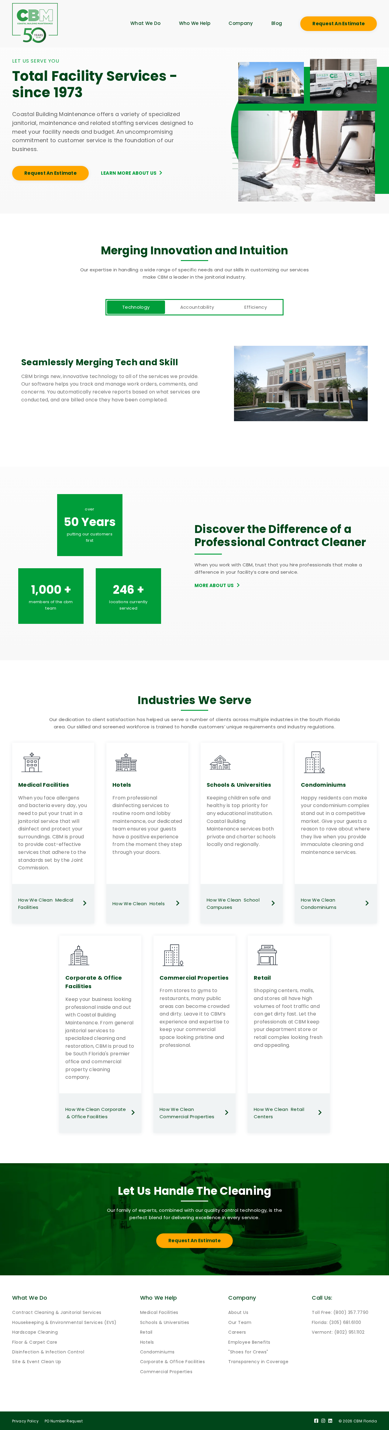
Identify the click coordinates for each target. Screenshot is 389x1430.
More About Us (214, 585)
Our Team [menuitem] (239, 1322)
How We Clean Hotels (138, 903)
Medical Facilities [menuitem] (159, 1312)
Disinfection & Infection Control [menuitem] (48, 1352)
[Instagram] (323, 1421)
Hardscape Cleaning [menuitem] (35, 1332)
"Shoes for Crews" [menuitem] (248, 1352)
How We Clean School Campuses (233, 903)
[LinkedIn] (330, 1421)
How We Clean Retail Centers (279, 1113)
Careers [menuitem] (237, 1332)
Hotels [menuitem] (147, 1342)
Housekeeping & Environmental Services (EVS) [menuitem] (64, 1322)
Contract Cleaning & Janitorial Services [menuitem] (57, 1312)
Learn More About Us (129, 173)
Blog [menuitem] (276, 23)
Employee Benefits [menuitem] (249, 1342)
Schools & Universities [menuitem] (164, 1322)
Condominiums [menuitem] (157, 1352)
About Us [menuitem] (238, 1312)
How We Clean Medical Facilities (45, 903)
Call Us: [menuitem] (322, 1297)
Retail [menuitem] (146, 1332)
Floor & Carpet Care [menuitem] (34, 1342)
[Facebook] (316, 1421)
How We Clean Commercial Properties (187, 1113)
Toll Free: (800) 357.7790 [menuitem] (340, 1312)
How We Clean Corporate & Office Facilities (95, 1113)
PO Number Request (64, 1421)
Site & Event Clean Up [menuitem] (36, 1362)
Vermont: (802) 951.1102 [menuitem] (338, 1332)
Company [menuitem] (241, 23)
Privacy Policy (25, 1421)
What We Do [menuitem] (145, 23)
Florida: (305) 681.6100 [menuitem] (336, 1322)
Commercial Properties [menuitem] (166, 1372)
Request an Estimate (338, 23)
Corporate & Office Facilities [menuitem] (172, 1362)
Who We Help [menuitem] (195, 23)
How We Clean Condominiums (319, 903)
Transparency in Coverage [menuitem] (258, 1362)
